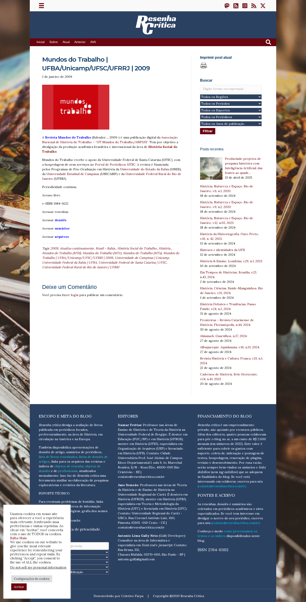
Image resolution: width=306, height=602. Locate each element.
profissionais (68, 471)
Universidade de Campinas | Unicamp (142, 258)
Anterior (80, 42)
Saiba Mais (18, 538)
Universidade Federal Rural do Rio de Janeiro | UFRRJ (80, 267)
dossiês (60, 220)
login (74, 295)
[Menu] (41, 5)
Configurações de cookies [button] (32, 579)
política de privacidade (80, 529)
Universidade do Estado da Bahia (144, 169)
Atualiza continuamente (77, 248)
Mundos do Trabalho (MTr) (102, 253)
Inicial (41, 42)
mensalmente (48, 476)
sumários (61, 228)
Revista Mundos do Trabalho (68, 137)
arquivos (61, 237)
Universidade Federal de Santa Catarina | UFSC (132, 262)
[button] (226, 5)
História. (165, 248)
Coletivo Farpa (132, 596)
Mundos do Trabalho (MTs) (142, 253)
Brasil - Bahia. (106, 248)
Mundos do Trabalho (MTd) (61, 253)
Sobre (53, 42)
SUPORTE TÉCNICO (54, 493)
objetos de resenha (68, 466)
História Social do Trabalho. (137, 248)
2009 (54, 248)
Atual (66, 42)
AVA (93, 42)
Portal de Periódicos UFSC (115, 164)
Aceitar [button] (19, 587)
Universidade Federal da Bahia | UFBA (69, 262)
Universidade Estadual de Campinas (72, 174)
